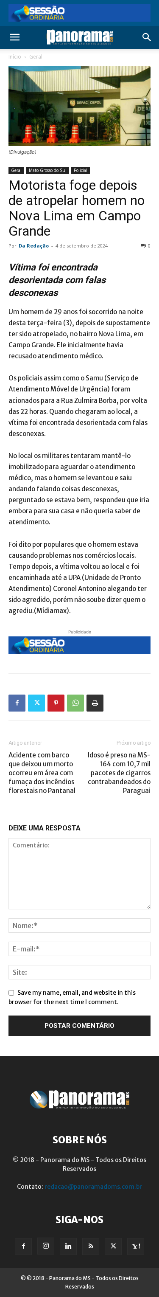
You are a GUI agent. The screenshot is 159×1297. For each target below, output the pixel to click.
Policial (80, 170)
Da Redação (34, 245)
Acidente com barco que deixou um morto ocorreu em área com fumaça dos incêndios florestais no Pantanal (41, 773)
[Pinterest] (55, 703)
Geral (35, 56)
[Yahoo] (135, 1246)
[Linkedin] (68, 1246)
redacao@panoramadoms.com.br (93, 1186)
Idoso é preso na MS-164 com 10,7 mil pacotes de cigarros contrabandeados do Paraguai (119, 773)
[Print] (94, 703)
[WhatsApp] (75, 703)
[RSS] (90, 1246)
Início (14, 56)
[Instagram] (45, 1246)
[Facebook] (16, 703)
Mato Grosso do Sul (48, 170)
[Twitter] (36, 703)
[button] (14, 37)
